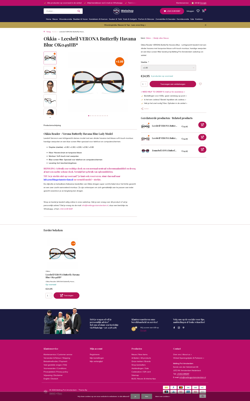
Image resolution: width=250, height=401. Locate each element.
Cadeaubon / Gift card (141, 372)
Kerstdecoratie (183, 19)
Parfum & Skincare (146, 19)
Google (203, 3)
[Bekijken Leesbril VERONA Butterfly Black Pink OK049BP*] (145, 126)
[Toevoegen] (202, 125)
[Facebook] (174, 327)
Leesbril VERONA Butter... (164, 125)
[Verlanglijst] (198, 11)
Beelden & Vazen (80, 19)
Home (48, 19)
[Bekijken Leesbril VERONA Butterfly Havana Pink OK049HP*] (145, 138)
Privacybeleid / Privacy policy (56, 372)
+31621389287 (183, 374)
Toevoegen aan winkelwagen (172, 84)
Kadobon (199, 19)
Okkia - (149, 38)
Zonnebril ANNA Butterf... (164, 150)
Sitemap (135, 375)
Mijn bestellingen (97, 358)
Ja (135, 396)
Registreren (95, 354)
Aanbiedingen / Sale (140, 368)
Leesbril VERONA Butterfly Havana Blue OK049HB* (62, 276)
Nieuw (55, 19)
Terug (48, 32)
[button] (89, 115)
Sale (192, 19)
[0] (203, 11)
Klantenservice (182, 3)
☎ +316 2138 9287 (172, 11)
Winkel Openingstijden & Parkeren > (188, 358)
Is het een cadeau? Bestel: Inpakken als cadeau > (165, 99)
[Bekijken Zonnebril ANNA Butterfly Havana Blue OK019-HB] (145, 151)
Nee (146, 396)
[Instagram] (179, 327)
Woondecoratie (65, 19)
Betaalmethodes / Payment (55, 361)
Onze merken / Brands (141, 361)
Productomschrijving (52, 125)
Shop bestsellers (139, 365)
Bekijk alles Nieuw (161, 38)
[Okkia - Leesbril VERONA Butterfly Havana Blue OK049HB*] (62, 253)
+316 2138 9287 (66, 209)
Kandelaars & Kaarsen (98, 19)
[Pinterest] (184, 327)
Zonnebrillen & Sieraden (165, 19)
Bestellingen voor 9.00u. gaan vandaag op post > (165, 96)
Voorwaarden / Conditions (55, 368)
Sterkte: (145, 62)
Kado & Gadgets (130, 19)
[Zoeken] (79, 11)
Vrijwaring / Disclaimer (53, 375)
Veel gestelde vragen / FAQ (55, 365)
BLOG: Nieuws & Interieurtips (144, 378)
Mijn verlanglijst (96, 361)
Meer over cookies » (162, 396)
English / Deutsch (51, 378)
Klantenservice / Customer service (58, 354)
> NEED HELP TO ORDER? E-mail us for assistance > (163, 92)
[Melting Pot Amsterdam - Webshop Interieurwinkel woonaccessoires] (125, 11)
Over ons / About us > (182, 354)
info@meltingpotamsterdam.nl (58, 179)
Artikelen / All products (141, 358)
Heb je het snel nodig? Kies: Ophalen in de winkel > (165, 103)
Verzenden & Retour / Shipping (57, 358)
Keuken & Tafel (115, 19)
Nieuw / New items (140, 354)
